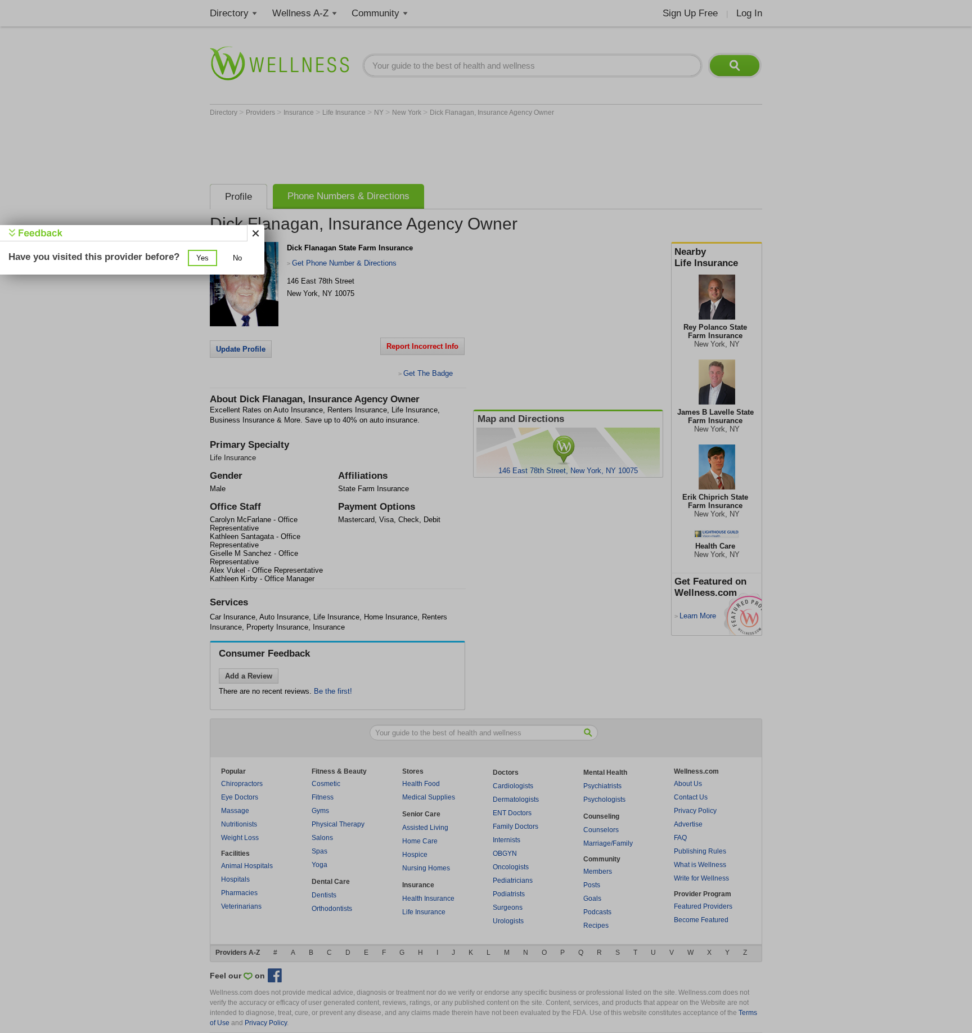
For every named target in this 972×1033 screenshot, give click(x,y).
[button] (202, 258)
